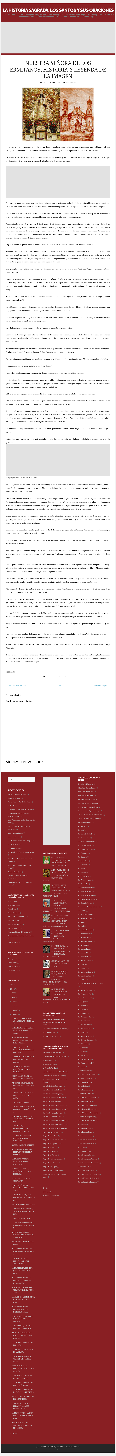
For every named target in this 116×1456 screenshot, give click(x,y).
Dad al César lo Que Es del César (19, 802)
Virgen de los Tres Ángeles (52, 1170)
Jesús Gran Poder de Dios (16, 917)
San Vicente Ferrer (84, 1059)
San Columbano (83, 861)
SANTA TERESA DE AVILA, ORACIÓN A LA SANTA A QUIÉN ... (21, 1359)
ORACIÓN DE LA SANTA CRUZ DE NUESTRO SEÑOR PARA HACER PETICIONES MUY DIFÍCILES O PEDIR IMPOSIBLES (56, 920)
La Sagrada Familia (14, 848)
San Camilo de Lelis (85, 845)
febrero (15, 1014)
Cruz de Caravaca (14, 913)
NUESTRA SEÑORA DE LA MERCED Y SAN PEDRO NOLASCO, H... (21, 1280)
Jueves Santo (12, 963)
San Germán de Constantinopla (89, 907)
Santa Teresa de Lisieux (86, 1140)
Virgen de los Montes (50, 1163)
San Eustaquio (83, 872)
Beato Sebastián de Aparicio (88, 803)
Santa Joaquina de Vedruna (87, 1097)
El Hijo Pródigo (13, 806)
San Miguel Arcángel (85, 990)
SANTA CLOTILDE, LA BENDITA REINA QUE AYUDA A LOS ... (20, 1261)
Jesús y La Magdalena (15, 833)
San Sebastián (83, 1044)
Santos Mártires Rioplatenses (88, 1174)
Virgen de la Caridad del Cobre (53, 1140)
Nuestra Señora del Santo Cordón (55, 1128)
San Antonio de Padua (85, 834)
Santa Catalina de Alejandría (88, 1074)
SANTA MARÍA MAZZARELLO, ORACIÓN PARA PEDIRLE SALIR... (23, 1030)
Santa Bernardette (84, 1071)
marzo (14, 1010)
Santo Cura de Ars (84, 1151)
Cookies (45, 1188)
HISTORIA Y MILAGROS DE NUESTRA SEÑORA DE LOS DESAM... (22, 1335)
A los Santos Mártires (85, 795)
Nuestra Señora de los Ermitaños (57, 677)
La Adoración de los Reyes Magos (19, 841)
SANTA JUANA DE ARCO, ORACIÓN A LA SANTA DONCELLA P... (21, 1069)
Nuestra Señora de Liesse (52, 1101)
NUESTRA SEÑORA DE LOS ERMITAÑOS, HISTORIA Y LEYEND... (22, 1152)
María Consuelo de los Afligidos (54, 1072)
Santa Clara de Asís (85, 1082)
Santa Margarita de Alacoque (88, 1113)
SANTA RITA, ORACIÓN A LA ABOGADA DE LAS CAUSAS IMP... (22, 1119)
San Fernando (83, 884)
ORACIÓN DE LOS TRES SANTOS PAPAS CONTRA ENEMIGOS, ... (22, 1425)
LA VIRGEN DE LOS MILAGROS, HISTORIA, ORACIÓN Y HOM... (23, 1299)
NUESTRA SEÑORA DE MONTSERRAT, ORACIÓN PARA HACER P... (22, 1040)
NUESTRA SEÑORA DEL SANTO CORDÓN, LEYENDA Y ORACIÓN (23, 1235)
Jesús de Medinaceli (14, 924)
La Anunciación (13, 844)
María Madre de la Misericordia (54, 1076)
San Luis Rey (82, 968)
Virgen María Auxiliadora (51, 1132)
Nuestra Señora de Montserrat (54, 1105)
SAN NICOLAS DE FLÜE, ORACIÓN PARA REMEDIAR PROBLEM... (23, 1050)
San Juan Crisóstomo (85, 941)
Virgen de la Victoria (50, 1155)
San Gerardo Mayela (85, 903)
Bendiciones (12, 909)
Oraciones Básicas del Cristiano (19, 932)
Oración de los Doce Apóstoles (89, 818)
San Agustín (82, 826)
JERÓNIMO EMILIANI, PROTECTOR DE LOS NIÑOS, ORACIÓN (23, 1368)
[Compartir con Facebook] (13, 672)
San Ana (81, 830)
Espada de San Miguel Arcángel (89, 811)
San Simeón (82, 1051)
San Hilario (82, 911)
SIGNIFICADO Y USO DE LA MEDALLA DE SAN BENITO (60, 964)
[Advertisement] (58, 37)
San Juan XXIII (83, 945)
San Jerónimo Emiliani (85, 918)
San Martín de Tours (85, 976)
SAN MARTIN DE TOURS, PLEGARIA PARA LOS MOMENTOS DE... (21, 1406)
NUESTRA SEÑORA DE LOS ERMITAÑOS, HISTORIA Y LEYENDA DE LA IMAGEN (58, 69)
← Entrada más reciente (16, 685)
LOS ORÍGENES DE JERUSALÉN (23, 1204)
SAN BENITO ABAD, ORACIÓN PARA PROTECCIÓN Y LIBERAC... (23, 1059)
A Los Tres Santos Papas (87, 788)
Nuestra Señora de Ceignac (52, 1094)
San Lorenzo (82, 964)
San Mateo (81, 980)
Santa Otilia (82, 1124)
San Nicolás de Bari (84, 994)
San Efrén (81, 868)
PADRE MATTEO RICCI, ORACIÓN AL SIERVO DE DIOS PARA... (21, 1171)
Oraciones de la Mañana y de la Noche (21, 936)
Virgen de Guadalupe (50, 1136)
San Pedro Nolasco (84, 1028)
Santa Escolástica (84, 1090)
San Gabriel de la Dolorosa (87, 899)
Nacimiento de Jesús (15, 872)
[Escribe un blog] (9, 672)
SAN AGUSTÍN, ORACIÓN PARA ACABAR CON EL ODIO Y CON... (23, 1095)
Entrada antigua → (102, 685)
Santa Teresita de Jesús (86, 1143)
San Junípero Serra (84, 960)
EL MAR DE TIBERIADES (21, 1218)
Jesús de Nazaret (14, 928)
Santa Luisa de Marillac (86, 1109)
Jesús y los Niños (14, 837)
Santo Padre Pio (83, 1167)
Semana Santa (13, 942)
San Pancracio (83, 1009)
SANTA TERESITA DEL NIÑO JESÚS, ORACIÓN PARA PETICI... (22, 1270)
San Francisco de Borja (86, 891)
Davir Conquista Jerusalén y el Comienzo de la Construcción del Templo (54, 1022)
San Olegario (82, 1001)
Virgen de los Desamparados (53, 1159)
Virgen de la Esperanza (51, 1143)
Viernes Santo (13, 970)
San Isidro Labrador (85, 914)
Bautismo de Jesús (14, 798)
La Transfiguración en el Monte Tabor (21, 852)
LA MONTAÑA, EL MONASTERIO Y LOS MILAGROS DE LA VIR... (21, 1128)
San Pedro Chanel (84, 1021)
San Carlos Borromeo (85, 849)
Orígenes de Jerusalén (50, 1036)
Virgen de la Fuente (49, 1147)
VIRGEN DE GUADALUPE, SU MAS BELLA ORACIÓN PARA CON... (23, 1085)
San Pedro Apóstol (84, 1017)
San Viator (81, 1055)
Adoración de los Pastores (17, 794)
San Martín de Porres (85, 972)
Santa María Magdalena (86, 1117)
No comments (71, 82)
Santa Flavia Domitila (85, 1094)
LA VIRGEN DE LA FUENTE (22, 1102)
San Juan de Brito (84, 949)
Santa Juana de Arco (85, 1101)
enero (14, 1433)
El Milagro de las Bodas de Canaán (20, 809)
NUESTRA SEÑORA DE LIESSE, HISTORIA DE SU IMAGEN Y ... (23, 1251)
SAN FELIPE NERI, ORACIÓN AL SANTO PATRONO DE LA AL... (23, 1021)
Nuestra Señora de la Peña (52, 1117)
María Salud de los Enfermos (53, 1090)
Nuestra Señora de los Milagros (54, 1124)
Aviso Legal (47, 1192)
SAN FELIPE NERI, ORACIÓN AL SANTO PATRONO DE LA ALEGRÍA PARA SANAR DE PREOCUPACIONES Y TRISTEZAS (56, 905)
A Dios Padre (12, 901)
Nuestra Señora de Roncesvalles (54, 1109)
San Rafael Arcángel (85, 1036)
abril (14, 1006)
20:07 (44, 82)
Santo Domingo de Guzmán (87, 1159)
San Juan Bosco (83, 937)
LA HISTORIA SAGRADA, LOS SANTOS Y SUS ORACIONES (58, 10)
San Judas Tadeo (83, 957)
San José (81, 926)
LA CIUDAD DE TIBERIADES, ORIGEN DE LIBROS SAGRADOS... (22, 1138)
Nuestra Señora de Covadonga (53, 1097)
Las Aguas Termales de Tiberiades (55, 1028)
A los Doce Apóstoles (85, 792)
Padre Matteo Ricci (84, 822)
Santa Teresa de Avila (85, 1136)
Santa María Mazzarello (86, 1120)
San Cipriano (82, 857)
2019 (12, 989)
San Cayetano (82, 853)
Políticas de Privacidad (51, 1196)
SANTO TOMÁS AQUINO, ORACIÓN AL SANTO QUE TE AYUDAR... (23, 1188)
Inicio (60, 685)
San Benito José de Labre (86, 841)
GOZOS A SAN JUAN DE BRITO (23, 1145)
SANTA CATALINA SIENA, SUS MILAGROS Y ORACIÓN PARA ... (23, 1109)
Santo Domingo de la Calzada (88, 1163)
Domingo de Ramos (14, 959)
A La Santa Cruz (13, 905)
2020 (12, 985)
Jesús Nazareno (13, 920)
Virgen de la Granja (49, 1151)
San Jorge (81, 922)
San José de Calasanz (85, 930)
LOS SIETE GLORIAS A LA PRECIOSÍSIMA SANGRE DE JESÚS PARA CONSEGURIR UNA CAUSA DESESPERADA (56, 951)
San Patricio (82, 1013)
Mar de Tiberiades (49, 1032)
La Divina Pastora (49, 1064)
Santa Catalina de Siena (86, 1078)
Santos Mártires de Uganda (87, 1178)
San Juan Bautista (84, 934)
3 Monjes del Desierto (85, 784)
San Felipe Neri (83, 876)
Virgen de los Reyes (50, 1167)
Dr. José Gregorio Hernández (88, 807)
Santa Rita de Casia (84, 1128)
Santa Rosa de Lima (85, 1132)
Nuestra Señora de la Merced (53, 1113)
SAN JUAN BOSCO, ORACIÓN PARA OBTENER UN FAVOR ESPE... (22, 1415)
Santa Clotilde (83, 1086)
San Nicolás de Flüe (85, 998)
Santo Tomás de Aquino (86, 1170)
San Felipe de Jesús (84, 880)
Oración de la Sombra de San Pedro (90, 815)
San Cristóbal (82, 865)
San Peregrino (83, 1032)
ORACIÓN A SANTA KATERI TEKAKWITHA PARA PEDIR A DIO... (23, 1290)
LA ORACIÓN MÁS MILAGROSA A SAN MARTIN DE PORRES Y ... (23, 1225)
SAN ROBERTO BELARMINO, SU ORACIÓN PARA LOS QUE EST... (23, 1211)
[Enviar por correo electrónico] (7, 672)
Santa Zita (81, 1147)
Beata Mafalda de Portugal (87, 799)
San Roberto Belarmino (86, 1040)
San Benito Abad (83, 838)
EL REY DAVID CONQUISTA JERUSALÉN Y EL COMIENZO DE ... (23, 1197)
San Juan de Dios (83, 953)
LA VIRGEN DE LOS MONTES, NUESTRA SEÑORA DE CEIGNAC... (22, 1319)
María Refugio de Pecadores (53, 1086)
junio (14, 997)
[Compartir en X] (11, 672)
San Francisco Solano (85, 887)
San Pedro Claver (84, 1024)
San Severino (82, 1048)
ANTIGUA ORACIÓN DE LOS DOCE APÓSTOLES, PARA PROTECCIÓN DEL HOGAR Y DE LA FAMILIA (56, 875)
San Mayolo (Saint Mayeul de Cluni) (90, 983)
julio (13, 993)
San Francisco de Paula (86, 895)
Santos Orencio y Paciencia (87, 1182)
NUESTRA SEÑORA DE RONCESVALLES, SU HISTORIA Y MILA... (20, 1309)
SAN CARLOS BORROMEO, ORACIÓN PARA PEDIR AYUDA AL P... (21, 1161)
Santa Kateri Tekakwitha (86, 1105)
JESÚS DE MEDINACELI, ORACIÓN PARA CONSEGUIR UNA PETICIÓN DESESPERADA (56, 936)
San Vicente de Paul (85, 1063)
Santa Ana (81, 1067)
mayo (14, 1001)
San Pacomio (82, 1005)
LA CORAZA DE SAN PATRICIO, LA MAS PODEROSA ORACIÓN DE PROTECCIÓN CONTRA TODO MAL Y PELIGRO (56, 890)
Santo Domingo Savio (85, 1155)
